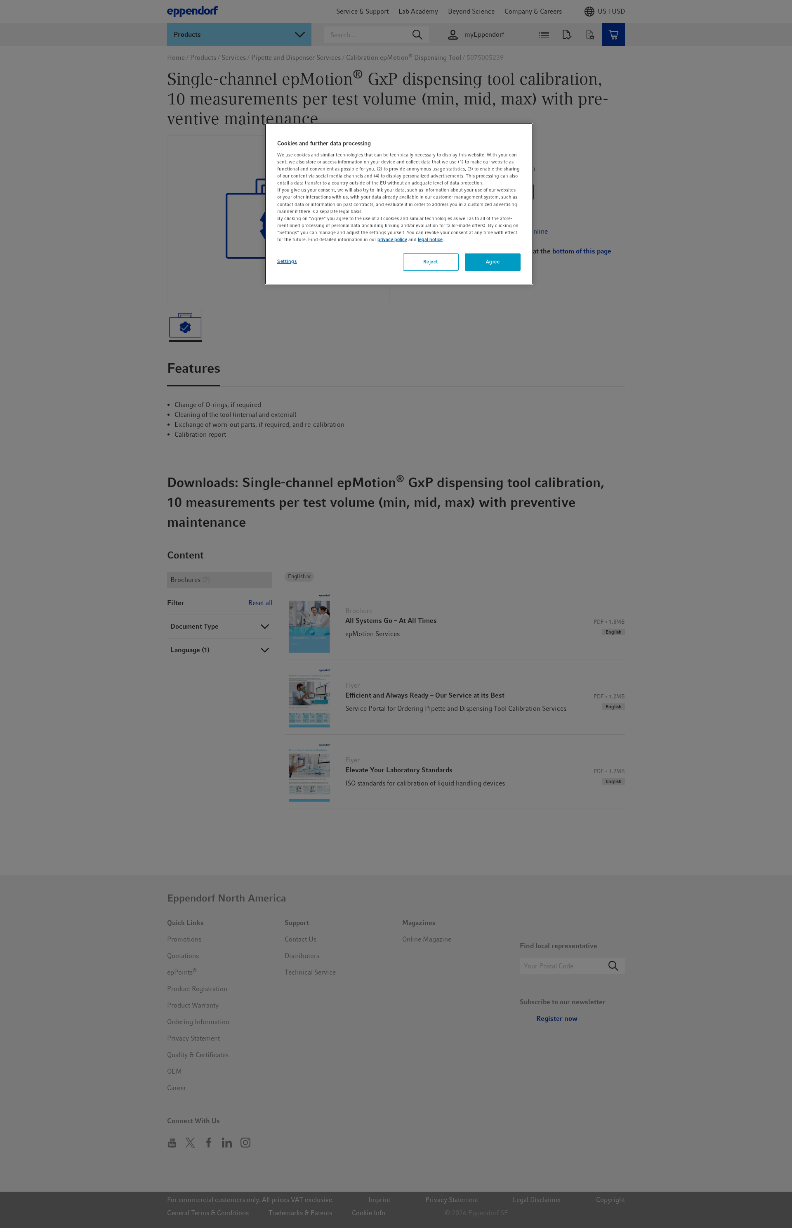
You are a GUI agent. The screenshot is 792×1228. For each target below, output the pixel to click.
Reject (430, 262)
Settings (287, 261)
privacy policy (392, 239)
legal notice (430, 239)
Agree (493, 262)
